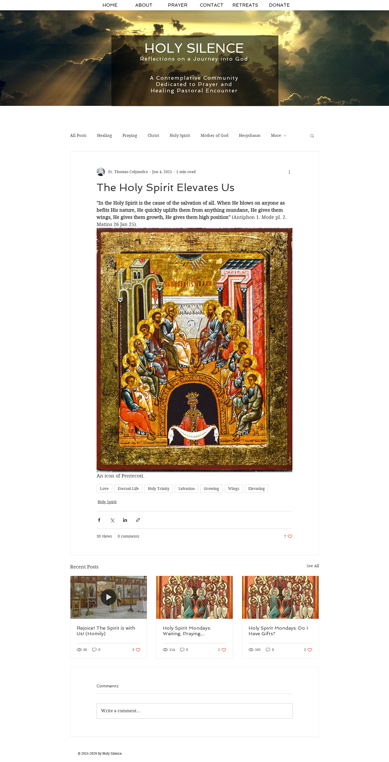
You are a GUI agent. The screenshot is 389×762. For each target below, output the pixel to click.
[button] (312, 135)
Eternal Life (128, 488)
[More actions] (289, 172)
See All (313, 565)
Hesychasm (249, 135)
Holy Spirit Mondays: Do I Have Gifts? (278, 630)
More (276, 135)
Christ (153, 135)
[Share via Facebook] (99, 519)
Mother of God (214, 135)
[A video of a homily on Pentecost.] (108, 597)
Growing (211, 488)
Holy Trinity (158, 488)
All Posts (78, 135)
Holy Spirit (180, 135)
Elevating (256, 488)
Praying (130, 135)
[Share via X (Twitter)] (112, 519)
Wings (233, 488)
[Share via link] (138, 519)
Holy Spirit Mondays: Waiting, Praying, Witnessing (187, 630)
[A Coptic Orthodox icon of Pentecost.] (194, 597)
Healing (104, 135)
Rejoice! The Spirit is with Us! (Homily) (106, 630)
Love (104, 488)
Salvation (186, 488)
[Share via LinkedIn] (125, 519)
